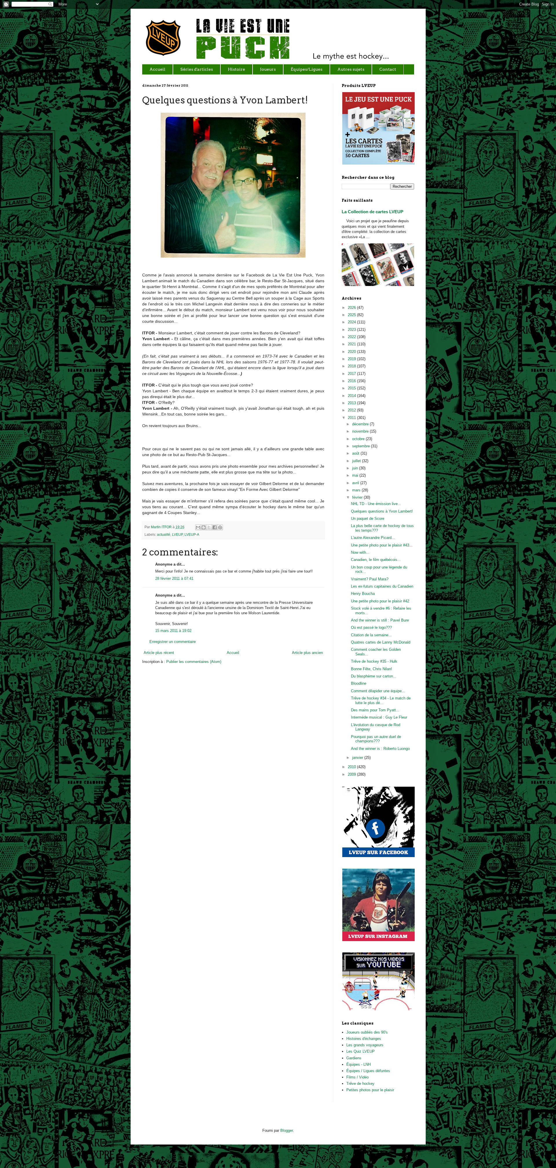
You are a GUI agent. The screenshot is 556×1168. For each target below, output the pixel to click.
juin (355, 468)
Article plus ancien (307, 652)
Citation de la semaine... (371, 635)
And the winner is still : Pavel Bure (380, 620)
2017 (352, 373)
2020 (352, 351)
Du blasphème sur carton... (373, 676)
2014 (352, 395)
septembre (361, 446)
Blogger (286, 1130)
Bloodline (358, 683)
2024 (352, 322)
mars (357, 490)
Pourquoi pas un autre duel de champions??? (376, 739)
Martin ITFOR (162, 527)
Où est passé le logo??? (371, 627)
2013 (352, 403)
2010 (352, 767)
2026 (352, 307)
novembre (361, 431)
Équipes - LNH (358, 1064)
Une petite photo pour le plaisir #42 (380, 601)
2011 (352, 418)
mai (355, 475)
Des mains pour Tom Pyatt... (375, 710)
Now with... (360, 552)
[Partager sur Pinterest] (220, 527)
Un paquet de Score (367, 518)
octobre (359, 439)
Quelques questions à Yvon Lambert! (382, 511)
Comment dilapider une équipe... (378, 691)
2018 (352, 366)
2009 (352, 774)
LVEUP (177, 534)
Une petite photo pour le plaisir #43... (382, 545)
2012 (352, 410)
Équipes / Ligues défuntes (368, 1071)
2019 (352, 359)
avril (356, 483)
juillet (357, 461)
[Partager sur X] (209, 527)
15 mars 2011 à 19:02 (173, 630)
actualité (163, 534)
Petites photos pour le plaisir (370, 1090)
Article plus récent (159, 652)
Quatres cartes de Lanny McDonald (380, 642)
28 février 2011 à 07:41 (174, 578)
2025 (352, 315)
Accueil (233, 652)
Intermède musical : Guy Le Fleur (379, 717)
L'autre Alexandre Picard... (373, 537)
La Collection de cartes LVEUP (372, 211)
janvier (358, 757)
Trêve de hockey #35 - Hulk (374, 661)
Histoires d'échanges (363, 1038)
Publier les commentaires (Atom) (193, 661)
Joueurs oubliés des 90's (367, 1032)
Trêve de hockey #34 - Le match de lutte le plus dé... (381, 700)
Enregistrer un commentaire (172, 641)
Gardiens (353, 1058)
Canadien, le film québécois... (376, 559)
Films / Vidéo (357, 1077)
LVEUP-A (191, 534)
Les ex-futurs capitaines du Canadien (382, 586)
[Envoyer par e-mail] (198, 527)
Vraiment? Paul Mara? (369, 579)
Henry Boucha (363, 593)
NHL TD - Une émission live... (376, 504)
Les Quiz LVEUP (360, 1051)
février (358, 497)
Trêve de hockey (360, 1083)
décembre (361, 424)
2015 (352, 388)
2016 (352, 381)
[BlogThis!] (203, 527)
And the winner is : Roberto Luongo (380, 748)
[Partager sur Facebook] (214, 527)
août (356, 453)
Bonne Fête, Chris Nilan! (371, 669)
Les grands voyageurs (364, 1045)
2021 (352, 344)
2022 (352, 337)
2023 (352, 329)
